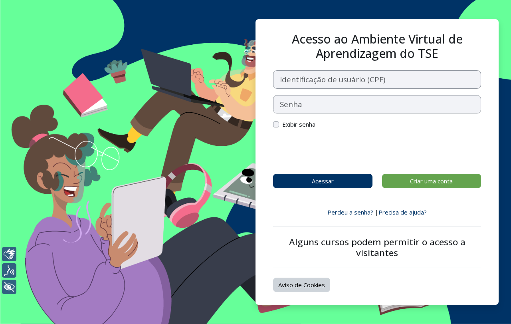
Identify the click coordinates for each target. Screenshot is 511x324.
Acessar (323, 181)
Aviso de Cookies (301, 285)
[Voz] (9, 270)
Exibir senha (298, 124)
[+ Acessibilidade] (9, 287)
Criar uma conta (431, 181)
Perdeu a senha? (350, 212)
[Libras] (9, 254)
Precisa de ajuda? (402, 212)
